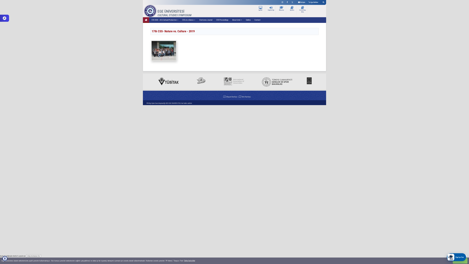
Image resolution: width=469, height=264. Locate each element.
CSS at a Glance (188, 20)
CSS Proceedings (222, 20)
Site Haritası (246, 97)
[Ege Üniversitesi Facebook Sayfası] (287, 2)
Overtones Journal (205, 20)
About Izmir (236, 20)
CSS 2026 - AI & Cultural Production (164, 20)
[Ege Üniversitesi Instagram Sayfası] (282, 2)
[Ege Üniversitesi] (323, 2)
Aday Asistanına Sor (33, 256)
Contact (257, 20)
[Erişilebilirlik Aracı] (4, 258)
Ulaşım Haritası (231, 97)
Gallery (248, 20)
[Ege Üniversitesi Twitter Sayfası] (293, 2)
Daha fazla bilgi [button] (189, 261)
